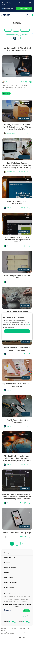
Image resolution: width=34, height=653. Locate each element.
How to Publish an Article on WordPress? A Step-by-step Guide (17, 239)
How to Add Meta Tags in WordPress (17, 202)
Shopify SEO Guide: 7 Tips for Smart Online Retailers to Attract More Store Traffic (17, 127)
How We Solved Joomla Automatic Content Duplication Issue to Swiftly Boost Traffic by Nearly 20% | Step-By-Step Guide (17, 165)
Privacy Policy (29, 632)
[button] (17, 328)
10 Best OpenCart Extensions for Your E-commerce (17, 349)
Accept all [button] (17, 331)
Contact (26, 611)
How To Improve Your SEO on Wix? (17, 277)
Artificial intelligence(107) (12, 34)
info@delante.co (9, 8)
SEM (4, 4)
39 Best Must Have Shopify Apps (17, 533)
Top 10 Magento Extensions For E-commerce (17, 385)
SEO (30, 3)
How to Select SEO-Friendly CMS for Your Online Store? (17, 49)
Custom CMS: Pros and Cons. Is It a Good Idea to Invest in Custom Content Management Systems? (17, 496)
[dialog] (17, 326)
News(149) (8, 30)
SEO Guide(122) (25, 30)
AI (7, 4)
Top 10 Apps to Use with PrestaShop (17, 421)
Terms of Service (7, 633)
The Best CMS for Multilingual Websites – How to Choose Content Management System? (17, 458)
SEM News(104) (24, 34)
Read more (6, 93)
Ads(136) (16, 30)
